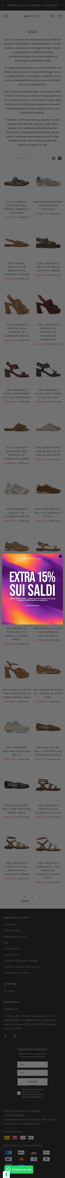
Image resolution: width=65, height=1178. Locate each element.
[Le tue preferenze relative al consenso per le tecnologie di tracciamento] (6, 1174)
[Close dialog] (60, 556)
